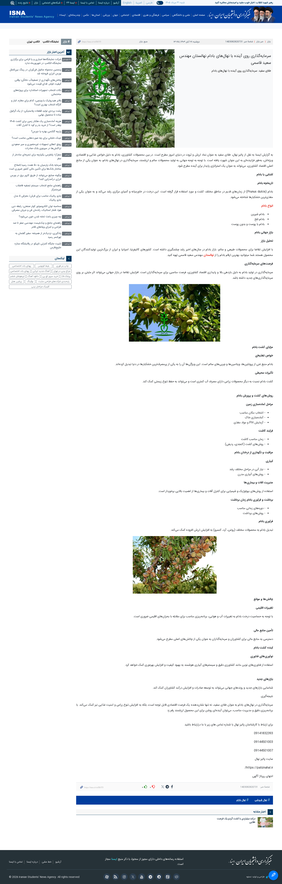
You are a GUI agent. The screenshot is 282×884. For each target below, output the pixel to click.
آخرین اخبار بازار (55, 52)
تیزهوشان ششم (17, 276)
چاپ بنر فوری (62, 266)
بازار (36, 3)
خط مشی (46, 862)
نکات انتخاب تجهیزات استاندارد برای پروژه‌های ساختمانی (37, 92)
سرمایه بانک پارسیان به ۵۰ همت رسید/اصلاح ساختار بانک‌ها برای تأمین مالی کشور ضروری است (35, 167)
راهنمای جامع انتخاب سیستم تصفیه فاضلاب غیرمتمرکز (38, 188)
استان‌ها (96, 15)
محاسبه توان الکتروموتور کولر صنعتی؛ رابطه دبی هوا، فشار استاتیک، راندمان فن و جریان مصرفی (36, 208)
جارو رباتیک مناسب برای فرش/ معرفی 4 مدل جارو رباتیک (37, 198)
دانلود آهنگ (33, 276)
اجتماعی (125, 15)
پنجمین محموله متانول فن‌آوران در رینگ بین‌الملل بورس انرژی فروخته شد (35, 72)
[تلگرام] (150, 877)
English (127, 3)
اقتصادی (136, 15)
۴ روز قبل (68, 144)
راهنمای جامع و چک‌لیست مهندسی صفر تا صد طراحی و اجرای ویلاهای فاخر (37, 225)
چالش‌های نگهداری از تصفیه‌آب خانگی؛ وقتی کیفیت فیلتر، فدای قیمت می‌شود (38, 82)
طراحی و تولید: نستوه (256, 877)
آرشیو (116, 3)
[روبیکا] (176, 877)
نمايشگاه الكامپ (51, 42)
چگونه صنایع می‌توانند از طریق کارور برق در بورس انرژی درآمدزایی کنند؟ (35, 177)
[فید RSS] (115, 877)
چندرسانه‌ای (74, 15)
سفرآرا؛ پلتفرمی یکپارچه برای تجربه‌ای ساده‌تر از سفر (36, 157)
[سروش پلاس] (158, 877)
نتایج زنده (23, 3)
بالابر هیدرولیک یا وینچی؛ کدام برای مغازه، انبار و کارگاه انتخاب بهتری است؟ (36, 103)
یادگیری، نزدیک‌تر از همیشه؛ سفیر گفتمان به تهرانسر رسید (38, 235)
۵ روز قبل (68, 206)
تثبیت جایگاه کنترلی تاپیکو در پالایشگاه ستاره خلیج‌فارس (38, 246)
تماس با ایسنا (87, 3)
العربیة (139, 3)
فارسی (149, 3)
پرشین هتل (16, 281)
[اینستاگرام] (124, 877)
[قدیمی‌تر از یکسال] (265, 822)
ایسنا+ (62, 15)
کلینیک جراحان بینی (40, 287)
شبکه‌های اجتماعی (51, 3)
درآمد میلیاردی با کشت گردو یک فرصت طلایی (236, 820)
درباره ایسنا (103, 3)
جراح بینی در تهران (61, 271)
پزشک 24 (65, 276)
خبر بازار (259, 42)
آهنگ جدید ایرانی (41, 271)
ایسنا (229, 12)
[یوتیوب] (141, 877)
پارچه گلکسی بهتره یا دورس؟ (46, 132)
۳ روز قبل (68, 80)
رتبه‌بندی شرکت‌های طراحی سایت (53, 281)
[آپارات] (106, 877)
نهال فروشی (261, 800)
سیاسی (165, 15)
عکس (86, 15)
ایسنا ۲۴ (70, 3)
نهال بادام (241, 800)
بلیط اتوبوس (43, 266)
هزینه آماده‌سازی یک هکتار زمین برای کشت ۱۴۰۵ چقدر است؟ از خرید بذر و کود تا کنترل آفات (35, 123)
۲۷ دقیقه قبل (67, 59)
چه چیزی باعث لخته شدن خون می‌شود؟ (40, 217)
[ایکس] (132, 877)
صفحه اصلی (199, 15)
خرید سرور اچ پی (50, 276)
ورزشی (106, 15)
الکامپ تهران (33, 42)
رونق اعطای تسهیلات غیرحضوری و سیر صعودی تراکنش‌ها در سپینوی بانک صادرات (36, 146)
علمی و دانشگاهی (181, 15)
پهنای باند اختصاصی (21, 266)
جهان (115, 15)
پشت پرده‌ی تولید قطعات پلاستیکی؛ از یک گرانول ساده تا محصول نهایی (35, 113)
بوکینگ (30, 281)
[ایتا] (167, 877)
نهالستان (208, 255)
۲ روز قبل (68, 70)
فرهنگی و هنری (151, 15)
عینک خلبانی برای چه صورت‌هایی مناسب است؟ (36, 138)
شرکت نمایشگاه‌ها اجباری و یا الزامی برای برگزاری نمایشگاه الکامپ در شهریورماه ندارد (36, 61)
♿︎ (273, 875)
